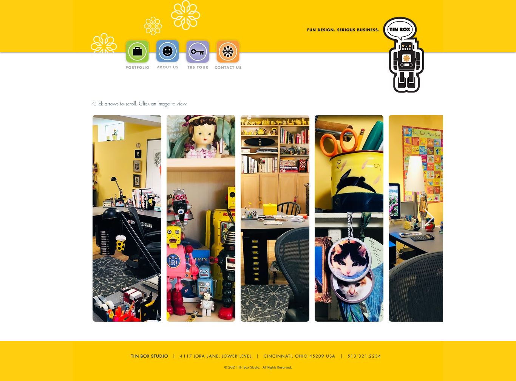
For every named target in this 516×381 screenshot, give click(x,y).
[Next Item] (428, 218)
